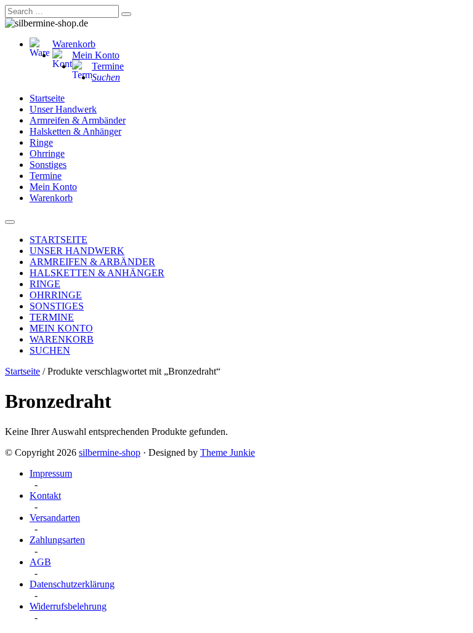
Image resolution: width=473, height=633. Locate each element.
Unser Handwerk (63, 109)
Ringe (41, 142)
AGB (40, 562)
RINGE (45, 284)
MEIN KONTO (61, 328)
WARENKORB (62, 339)
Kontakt (45, 495)
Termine (108, 66)
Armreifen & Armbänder (78, 120)
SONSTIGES (57, 306)
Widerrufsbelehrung (68, 606)
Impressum (51, 473)
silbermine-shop (109, 452)
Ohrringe (47, 153)
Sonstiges (48, 164)
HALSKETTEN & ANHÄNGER (97, 273)
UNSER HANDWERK (77, 250)
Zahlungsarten (57, 540)
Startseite (47, 98)
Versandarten (55, 517)
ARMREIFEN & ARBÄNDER (92, 262)
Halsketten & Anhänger (75, 131)
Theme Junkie (227, 452)
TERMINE (52, 317)
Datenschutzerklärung (72, 584)
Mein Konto (95, 55)
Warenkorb (73, 44)
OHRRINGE (56, 295)
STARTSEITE (58, 239)
